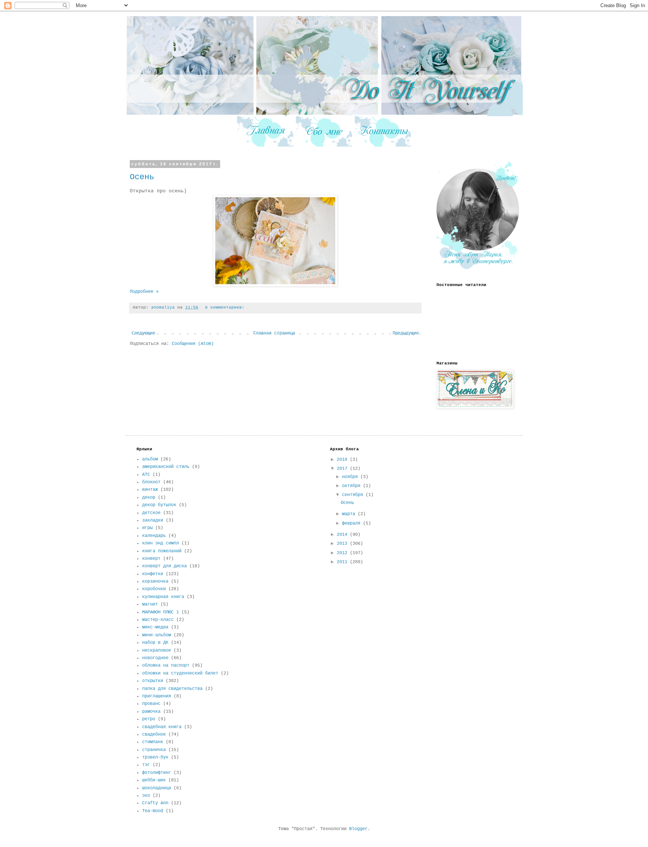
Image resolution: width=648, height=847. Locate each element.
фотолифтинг (156, 772)
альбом (150, 459)
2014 (343, 534)
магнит (150, 604)
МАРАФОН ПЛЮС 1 (160, 612)
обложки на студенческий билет (180, 673)
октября (352, 486)
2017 (343, 468)
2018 (343, 459)
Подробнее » (144, 291)
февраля (352, 523)
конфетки (152, 574)
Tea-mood (152, 811)
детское (151, 513)
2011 (343, 562)
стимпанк (152, 742)
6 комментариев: (224, 307)
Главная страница (274, 333)
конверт (151, 558)
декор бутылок (159, 505)
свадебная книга (162, 727)
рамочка (151, 711)
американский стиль (165, 466)
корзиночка (155, 581)
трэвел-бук (155, 757)
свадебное (154, 734)
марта (350, 514)
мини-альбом (156, 635)
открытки (152, 681)
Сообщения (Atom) (193, 343)
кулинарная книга (163, 597)
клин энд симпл (160, 543)
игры (147, 528)
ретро (148, 719)
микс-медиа (155, 627)
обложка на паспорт (165, 665)
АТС (146, 474)
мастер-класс (158, 619)
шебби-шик (154, 780)
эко (146, 795)
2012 (343, 553)
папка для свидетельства (172, 688)
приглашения (156, 696)
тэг (146, 765)
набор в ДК (155, 642)
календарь (154, 535)
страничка (154, 750)
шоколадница (156, 788)
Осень (142, 177)
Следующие (143, 333)
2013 (343, 543)
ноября (351, 477)
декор (148, 497)
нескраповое (156, 650)
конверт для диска (164, 566)
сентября (354, 495)
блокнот (151, 482)
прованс (151, 703)
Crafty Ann (155, 803)
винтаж (150, 489)
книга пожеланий (162, 551)
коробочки (154, 589)
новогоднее (155, 658)
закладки (152, 520)
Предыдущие (406, 333)
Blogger (358, 829)
